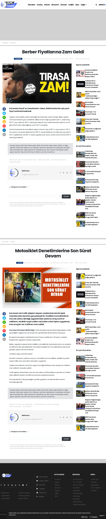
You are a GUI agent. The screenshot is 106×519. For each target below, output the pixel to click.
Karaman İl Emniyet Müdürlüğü (22, 330)
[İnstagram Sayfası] (9, 485)
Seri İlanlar (76, 499)
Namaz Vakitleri (78, 485)
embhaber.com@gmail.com (32, 419)
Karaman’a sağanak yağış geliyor (93, 130)
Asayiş (40, 5)
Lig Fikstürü (77, 491)
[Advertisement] (53, 24)
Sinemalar (76, 496)
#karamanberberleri (58, 160)
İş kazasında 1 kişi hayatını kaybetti (92, 181)
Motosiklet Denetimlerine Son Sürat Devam (92, 104)
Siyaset (63, 5)
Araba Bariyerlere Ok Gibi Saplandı (92, 138)
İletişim (41, 497)
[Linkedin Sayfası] (16, 485)
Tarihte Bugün (78, 493)
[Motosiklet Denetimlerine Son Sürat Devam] (37, 288)
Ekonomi (55, 5)
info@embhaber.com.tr (30, 175)
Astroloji (93, 491)
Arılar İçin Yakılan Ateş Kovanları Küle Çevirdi (92, 121)
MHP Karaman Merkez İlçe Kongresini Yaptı (91, 215)
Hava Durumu (78, 479)
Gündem (31, 5)
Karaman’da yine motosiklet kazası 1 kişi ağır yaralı (92, 164)
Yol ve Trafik (77, 482)
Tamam (94, 517)
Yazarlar (42, 485)
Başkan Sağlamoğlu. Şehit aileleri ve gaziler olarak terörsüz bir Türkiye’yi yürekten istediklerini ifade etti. (93, 202)
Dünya (47, 5)
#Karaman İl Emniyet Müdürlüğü (20, 404)
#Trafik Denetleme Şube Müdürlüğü (46, 404)
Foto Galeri (43, 477)
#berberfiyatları (15, 162)
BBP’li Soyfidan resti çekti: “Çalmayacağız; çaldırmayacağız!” (92, 95)
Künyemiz (42, 493)
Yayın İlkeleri (5, 496)
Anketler (94, 482)
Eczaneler (76, 488)
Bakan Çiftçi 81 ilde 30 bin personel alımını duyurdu (92, 189)
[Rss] (20, 485)
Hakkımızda (5, 493)
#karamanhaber (15, 406)
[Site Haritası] (23, 485)
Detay (85, 517)
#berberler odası (44, 160)
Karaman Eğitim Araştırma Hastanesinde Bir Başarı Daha (91, 73)
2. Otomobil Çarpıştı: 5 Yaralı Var (93, 172)
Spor (77, 5)
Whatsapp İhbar (24, 496)
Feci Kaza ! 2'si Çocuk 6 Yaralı (90, 113)
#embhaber (27, 406)
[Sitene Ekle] (27, 485)
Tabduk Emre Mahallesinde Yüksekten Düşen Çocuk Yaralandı (92, 84)
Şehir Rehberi (77, 502)
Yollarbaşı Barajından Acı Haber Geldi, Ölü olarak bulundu (91, 154)
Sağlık (71, 5)
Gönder (66, 196)
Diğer (83, 5)
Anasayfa (5, 43)
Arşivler (42, 489)
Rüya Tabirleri (95, 488)
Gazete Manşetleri (79, 504)
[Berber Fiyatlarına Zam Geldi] (37, 83)
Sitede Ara (94, 479)
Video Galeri (43, 481)
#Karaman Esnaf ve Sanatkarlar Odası (22, 160)
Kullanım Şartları (24, 493)
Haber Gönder (23, 498)
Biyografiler (95, 485)
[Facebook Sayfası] (2, 485)
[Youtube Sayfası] (12, 485)
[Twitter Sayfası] (5, 485)
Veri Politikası (5, 498)
